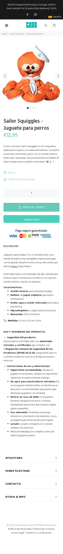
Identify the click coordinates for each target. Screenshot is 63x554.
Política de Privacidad (19, 529)
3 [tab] (33, 108)
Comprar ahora (31, 220)
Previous (5, 76)
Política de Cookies (43, 529)
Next (58, 76)
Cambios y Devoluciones (21, 179)
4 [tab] (35, 108)
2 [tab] (30, 108)
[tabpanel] (31, 73)
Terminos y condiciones (38, 533)
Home (4, 34)
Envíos (11, 173)
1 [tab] (28, 108)
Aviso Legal (17, 533)
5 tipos (14, 266)
